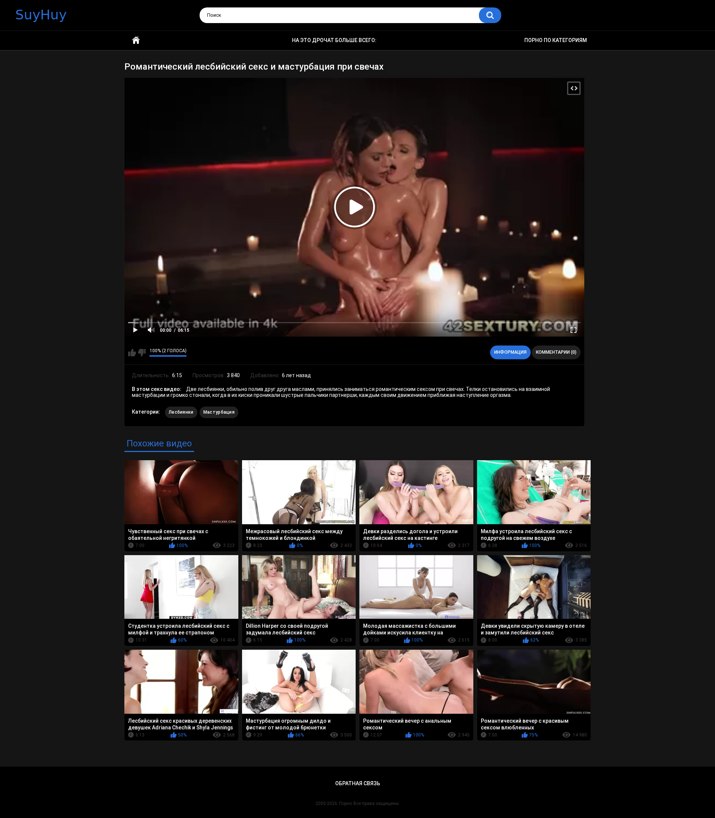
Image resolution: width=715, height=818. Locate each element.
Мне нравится (132, 352)
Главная (136, 40)
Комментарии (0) (556, 352)
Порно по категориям (555, 40)
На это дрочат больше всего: (334, 40)
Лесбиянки (181, 412)
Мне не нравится (142, 352)
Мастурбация (219, 412)
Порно (345, 803)
